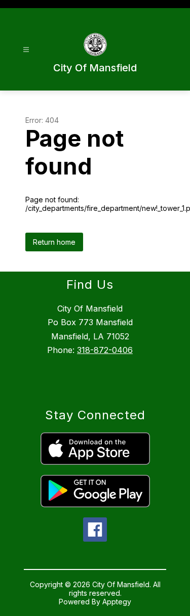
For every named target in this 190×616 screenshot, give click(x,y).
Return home (54, 242)
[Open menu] (26, 50)
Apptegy (116, 601)
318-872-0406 (105, 350)
